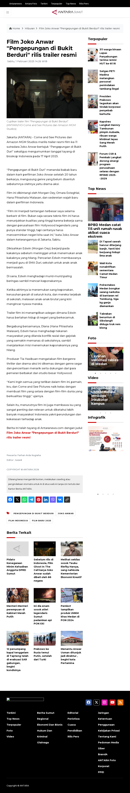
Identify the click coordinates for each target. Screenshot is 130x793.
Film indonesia (18, 520)
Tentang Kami (107, 736)
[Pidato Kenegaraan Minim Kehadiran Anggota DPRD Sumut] (18, 548)
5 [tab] (115, 373)
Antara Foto (31, 3)
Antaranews (15, 3)
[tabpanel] (105, 359)
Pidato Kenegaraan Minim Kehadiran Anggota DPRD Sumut (17, 566)
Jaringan (103, 712)
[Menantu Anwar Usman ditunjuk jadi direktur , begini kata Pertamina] (72, 638)
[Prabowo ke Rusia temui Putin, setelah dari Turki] (45, 638)
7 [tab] (121, 408)
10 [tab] (110, 413)
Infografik (96, 417)
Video (93, 378)
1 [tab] (95, 373)
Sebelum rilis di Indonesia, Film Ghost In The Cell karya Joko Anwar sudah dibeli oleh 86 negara (43, 570)
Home (16, 28)
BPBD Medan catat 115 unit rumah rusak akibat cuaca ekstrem (105, 231)
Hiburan (30, 28)
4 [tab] (110, 373)
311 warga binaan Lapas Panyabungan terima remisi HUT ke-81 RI (110, 56)
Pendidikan (75, 730)
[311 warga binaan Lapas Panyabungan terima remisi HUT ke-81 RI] (93, 54)
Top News (71, 3)
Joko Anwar (66, 513)
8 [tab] (100, 413)
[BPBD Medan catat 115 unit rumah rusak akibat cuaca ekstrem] (105, 209)
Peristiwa (74, 718)
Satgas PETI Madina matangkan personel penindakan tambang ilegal (109, 80)
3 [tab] (105, 373)
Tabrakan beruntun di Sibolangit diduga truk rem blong (110, 320)
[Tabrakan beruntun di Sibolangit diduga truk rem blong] (93, 318)
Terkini (44, 3)
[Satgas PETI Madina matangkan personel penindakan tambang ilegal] (93, 76)
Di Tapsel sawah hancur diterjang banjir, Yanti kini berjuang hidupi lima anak (110, 248)
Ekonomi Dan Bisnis (49, 724)
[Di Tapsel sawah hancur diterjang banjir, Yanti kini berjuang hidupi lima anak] (93, 246)
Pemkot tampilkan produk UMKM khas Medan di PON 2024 (70, 613)
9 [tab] (105, 413)
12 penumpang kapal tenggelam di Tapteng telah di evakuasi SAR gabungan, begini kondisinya (17, 659)
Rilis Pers (84, 3)
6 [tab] (115, 408)
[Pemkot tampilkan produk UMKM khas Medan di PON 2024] (72, 595)
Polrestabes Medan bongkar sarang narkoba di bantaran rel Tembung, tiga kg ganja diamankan (110, 295)
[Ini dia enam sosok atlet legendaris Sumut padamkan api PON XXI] (45, 595)
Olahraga (43, 742)
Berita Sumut (45, 712)
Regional (42, 718)
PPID (101, 772)
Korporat (103, 766)
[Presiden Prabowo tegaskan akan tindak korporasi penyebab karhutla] (93, 101)
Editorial (73, 712)
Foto (92, 338)
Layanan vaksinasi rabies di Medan (104, 360)
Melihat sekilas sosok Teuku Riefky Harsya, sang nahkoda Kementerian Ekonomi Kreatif (71, 568)
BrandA (102, 754)
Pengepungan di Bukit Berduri (34, 513)
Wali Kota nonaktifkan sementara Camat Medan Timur (108, 270)
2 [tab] (100, 373)
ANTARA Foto (107, 760)
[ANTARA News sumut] (68, 12)
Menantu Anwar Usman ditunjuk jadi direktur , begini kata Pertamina (71, 656)
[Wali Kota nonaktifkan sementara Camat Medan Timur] (93, 268)
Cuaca (72, 724)
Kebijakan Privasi (109, 730)
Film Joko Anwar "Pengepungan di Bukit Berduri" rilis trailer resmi (79, 28)
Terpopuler (56, 3)
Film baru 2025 (41, 520)
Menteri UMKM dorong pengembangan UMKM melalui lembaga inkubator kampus (104, 392)
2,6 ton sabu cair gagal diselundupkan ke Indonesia (105, 479)
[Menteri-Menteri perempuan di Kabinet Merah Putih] (18, 595)
